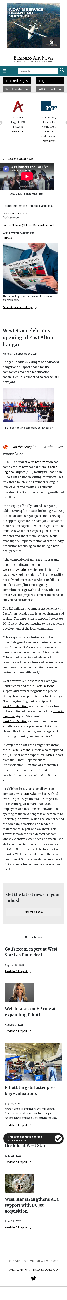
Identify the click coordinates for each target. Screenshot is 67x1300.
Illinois (8, 238)
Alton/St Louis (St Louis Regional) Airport (29, 225)
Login (43, 80)
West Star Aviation (15, 213)
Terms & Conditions (18, 1269)
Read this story (20, 446)
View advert (18, 131)
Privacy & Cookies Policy (46, 1269)
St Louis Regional (43, 686)
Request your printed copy (18, 307)
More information (17, 1140)
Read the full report (16, 971)
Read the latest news (20, 159)
